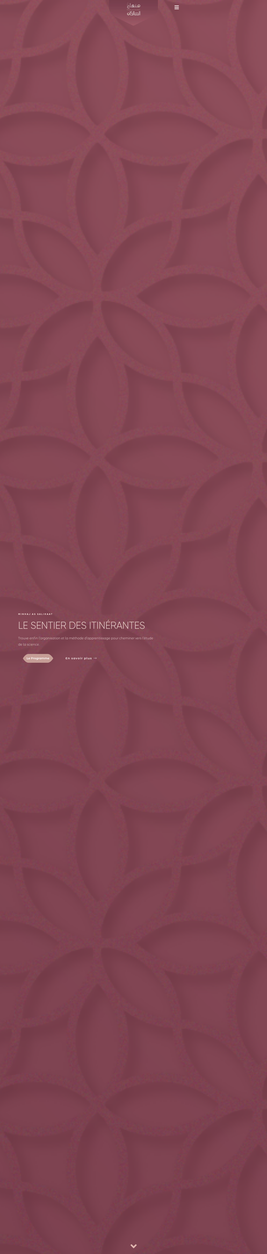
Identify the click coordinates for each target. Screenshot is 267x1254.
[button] (178, 7)
